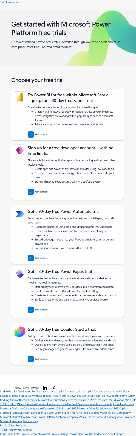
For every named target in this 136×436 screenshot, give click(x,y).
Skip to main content (12, 2)
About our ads (116, 434)
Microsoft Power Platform (40, 417)
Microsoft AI (7, 408)
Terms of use (86, 434)
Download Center (80, 395)
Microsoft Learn (52, 412)
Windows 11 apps (41, 395)
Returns (123, 395)
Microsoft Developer (31, 412)
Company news (114, 417)
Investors (17, 421)
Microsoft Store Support (104, 395)
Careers (100, 417)
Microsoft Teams (9, 412)
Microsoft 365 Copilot (114, 408)
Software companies (68, 417)
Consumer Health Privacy (14, 434)
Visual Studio (87, 417)
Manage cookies (69, 434)
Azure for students (123, 404)
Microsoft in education (51, 400)
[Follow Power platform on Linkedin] (45, 388)
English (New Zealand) (13, 425)
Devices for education (76, 400)
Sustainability (30, 421)
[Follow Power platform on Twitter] (53, 388)
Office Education (26, 404)
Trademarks (100, 434)
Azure (39, 408)
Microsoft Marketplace (13, 417)
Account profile (60, 395)
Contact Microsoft (40, 434)
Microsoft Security (25, 408)
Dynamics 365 (51, 408)
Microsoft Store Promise (24, 400)
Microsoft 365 (68, 408)
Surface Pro (6, 391)
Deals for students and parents (94, 404)
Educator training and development (56, 404)
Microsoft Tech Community (115, 412)
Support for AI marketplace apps (80, 412)
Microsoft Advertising (89, 408)
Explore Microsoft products (15, 395)
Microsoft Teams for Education (107, 400)
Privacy (55, 434)
